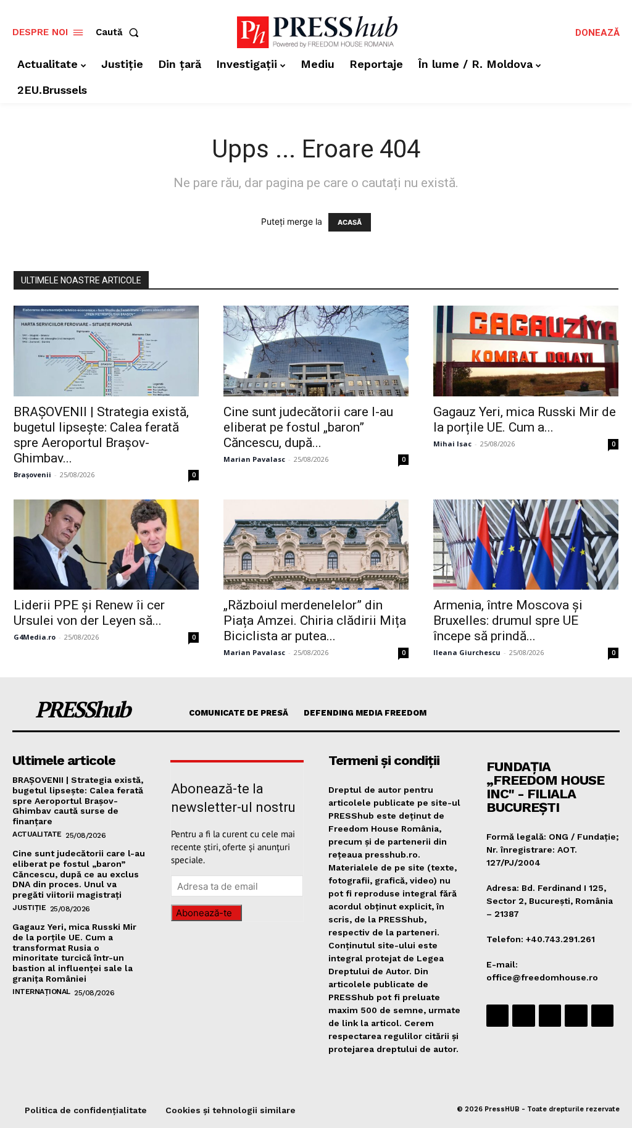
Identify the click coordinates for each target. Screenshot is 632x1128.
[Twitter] (576, 1016)
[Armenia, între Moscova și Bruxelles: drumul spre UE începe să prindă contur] (525, 544)
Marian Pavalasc (254, 459)
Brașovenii (32, 474)
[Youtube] (602, 1016)
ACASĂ (350, 222)
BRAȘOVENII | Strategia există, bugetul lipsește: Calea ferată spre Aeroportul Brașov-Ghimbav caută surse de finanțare (77, 800)
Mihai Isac (452, 443)
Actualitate (37, 834)
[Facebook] (497, 1016)
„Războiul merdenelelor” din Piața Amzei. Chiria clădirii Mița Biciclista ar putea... (314, 620)
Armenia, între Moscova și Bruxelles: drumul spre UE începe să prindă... (508, 620)
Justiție (29, 907)
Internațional (41, 991)
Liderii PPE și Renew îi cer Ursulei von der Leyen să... (89, 613)
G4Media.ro (35, 636)
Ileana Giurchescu (467, 652)
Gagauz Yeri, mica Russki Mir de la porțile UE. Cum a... (524, 419)
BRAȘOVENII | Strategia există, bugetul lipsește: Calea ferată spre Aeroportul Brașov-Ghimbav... (101, 435)
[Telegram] (550, 1016)
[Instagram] (523, 1016)
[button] (120, 32)
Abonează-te (204, 913)
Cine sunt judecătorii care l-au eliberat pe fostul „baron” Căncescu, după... (308, 427)
